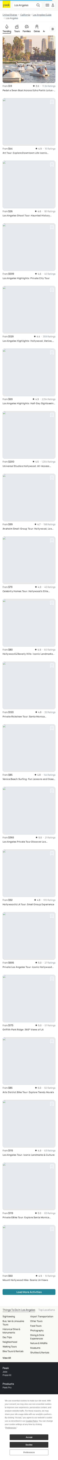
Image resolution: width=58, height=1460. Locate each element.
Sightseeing (9, 1316)
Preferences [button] (10, 1428)
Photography (37, 1330)
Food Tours (35, 1325)
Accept (29, 1437)
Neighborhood (10, 1341)
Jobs (5, 1371)
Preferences (29, 1452)
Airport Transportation (41, 1316)
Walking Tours (10, 1346)
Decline (29, 1445)
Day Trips (7, 1337)
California (25, 14)
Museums (35, 1347)
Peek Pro (7, 1387)
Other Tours (36, 1321)
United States (10, 14)
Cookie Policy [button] (32, 1421)
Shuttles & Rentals (39, 1352)
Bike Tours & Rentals (13, 1351)
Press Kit (7, 1375)
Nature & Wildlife (38, 1343)
